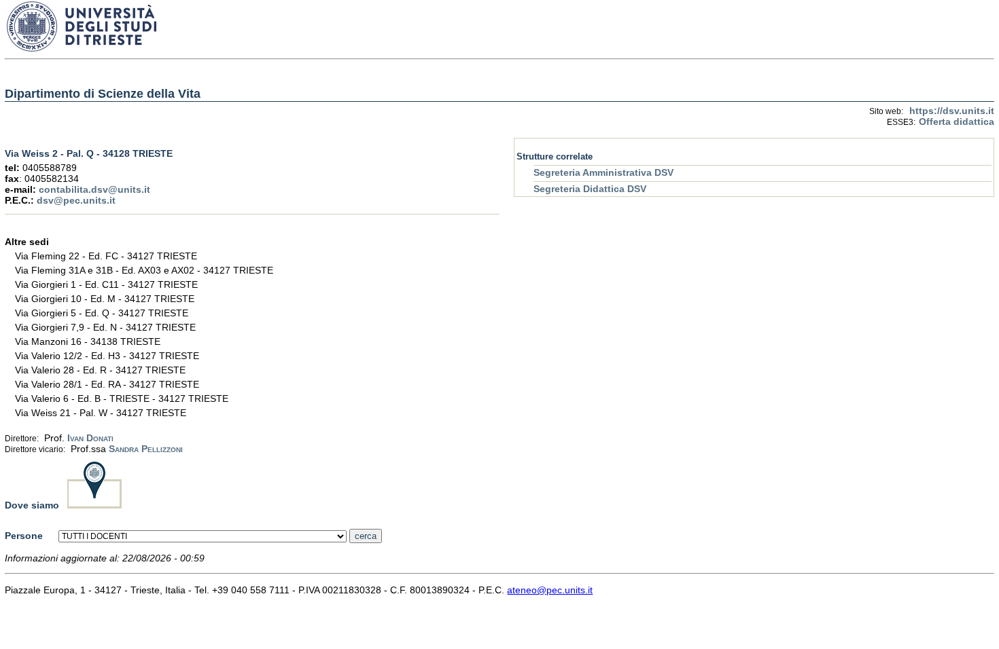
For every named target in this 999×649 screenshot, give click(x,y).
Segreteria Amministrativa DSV (603, 172)
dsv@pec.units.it (76, 200)
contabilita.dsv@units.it (94, 189)
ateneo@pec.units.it (550, 590)
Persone (24, 535)
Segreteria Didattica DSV (589, 188)
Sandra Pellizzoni (146, 448)
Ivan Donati (90, 437)
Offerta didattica (956, 121)
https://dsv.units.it (951, 110)
